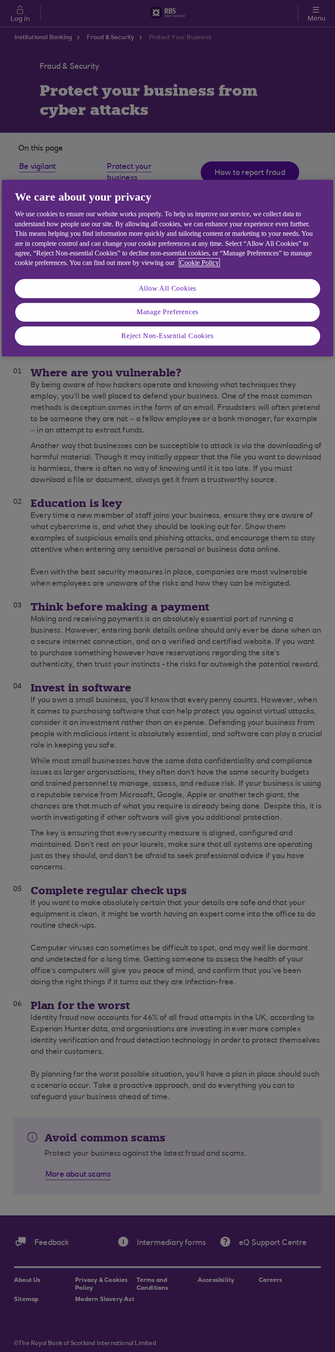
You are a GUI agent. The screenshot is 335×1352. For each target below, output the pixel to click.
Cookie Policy (199, 263)
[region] (167, 268)
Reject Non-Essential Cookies (167, 335)
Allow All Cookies (168, 288)
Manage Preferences (167, 311)
